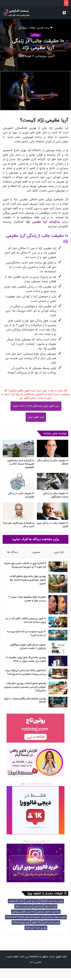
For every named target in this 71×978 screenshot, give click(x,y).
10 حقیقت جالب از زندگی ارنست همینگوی (55, 495)
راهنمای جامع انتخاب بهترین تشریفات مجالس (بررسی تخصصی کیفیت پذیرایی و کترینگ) (25, 687)
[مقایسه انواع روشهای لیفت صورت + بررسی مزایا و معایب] (57, 604)
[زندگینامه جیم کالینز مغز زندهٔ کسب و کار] (18, 511)
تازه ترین (59, 552)
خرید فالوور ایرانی (36, 417)
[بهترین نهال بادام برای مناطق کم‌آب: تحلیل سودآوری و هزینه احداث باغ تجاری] (57, 583)
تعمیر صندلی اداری (51, 922)
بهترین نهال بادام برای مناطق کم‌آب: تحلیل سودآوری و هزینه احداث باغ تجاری (27, 580)
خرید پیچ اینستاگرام (21, 922)
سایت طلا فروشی (16, 901)
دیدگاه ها (12, 552)
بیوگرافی (23, 28)
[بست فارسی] (16, 13)
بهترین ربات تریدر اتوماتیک (51, 901)
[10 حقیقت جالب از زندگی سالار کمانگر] (52, 448)
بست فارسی (43, 28)
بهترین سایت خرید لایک (35, 927)
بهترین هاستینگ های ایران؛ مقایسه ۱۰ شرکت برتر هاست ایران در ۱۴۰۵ (26, 659)
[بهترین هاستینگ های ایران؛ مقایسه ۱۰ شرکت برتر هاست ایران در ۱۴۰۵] (57, 661)
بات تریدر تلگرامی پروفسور (23, 911)
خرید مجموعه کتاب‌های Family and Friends (25, 917)
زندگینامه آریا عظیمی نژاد (43, 222)
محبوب (36, 552)
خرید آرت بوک (50, 906)
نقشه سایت (12, 957)
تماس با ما (35, 962)
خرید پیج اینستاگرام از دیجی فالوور (35, 783)
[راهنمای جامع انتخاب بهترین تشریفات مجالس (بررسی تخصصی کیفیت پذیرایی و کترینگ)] (57, 688)
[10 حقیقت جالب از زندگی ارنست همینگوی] (52, 481)
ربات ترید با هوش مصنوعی (48, 911)
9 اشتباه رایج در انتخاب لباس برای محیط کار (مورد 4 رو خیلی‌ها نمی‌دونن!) (25, 565)
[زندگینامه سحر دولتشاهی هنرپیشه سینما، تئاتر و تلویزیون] (18, 448)
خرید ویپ (38, 906)
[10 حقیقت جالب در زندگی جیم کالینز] (52, 511)
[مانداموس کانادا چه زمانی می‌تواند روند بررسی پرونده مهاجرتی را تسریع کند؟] (57, 674)
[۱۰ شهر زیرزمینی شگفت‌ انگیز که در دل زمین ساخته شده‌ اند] (57, 622)
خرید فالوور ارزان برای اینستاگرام (35, 841)
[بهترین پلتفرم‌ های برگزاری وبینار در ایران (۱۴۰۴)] (57, 702)
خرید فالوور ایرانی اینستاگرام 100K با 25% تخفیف (35, 406)
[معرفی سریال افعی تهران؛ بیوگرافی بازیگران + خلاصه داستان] (57, 648)
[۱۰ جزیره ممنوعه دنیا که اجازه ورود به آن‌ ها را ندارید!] (57, 635)
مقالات (32, 28)
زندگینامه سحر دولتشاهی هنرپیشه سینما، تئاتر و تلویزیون (20, 464)
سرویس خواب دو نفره (56, 917)
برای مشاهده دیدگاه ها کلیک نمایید (35, 539)
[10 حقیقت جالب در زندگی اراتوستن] (18, 481)
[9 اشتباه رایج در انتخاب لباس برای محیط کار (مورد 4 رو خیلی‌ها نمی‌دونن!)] (57, 567)
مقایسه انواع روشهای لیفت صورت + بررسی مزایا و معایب (27, 598)
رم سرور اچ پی (32, 901)
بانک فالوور (36, 922)
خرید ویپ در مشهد (23, 906)
